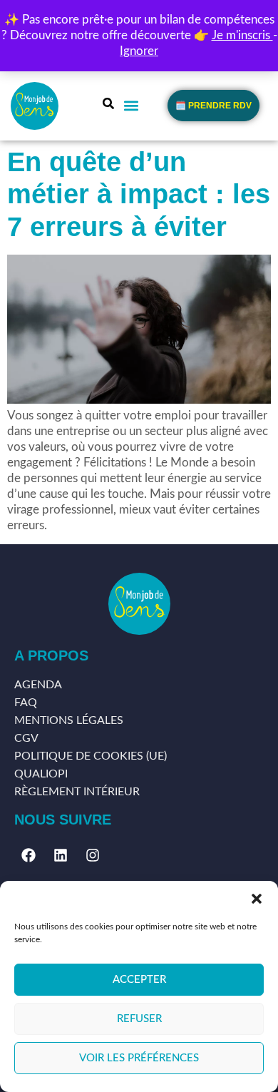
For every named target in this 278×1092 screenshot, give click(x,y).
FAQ (25, 702)
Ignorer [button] (139, 51)
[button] (256, 899)
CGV (26, 738)
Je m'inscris (242, 35)
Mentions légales (68, 720)
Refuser (139, 1019)
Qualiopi (41, 774)
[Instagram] (92, 855)
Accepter (139, 979)
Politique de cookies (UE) (90, 756)
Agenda (38, 684)
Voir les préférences (139, 1058)
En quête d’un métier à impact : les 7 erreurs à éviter (138, 194)
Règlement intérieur (77, 791)
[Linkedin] (60, 855)
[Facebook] (28, 855)
